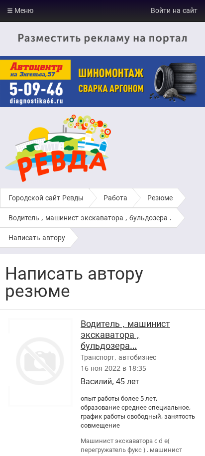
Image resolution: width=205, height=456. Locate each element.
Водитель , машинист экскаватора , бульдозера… (125, 334)
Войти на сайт (174, 10)
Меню (22, 10)
